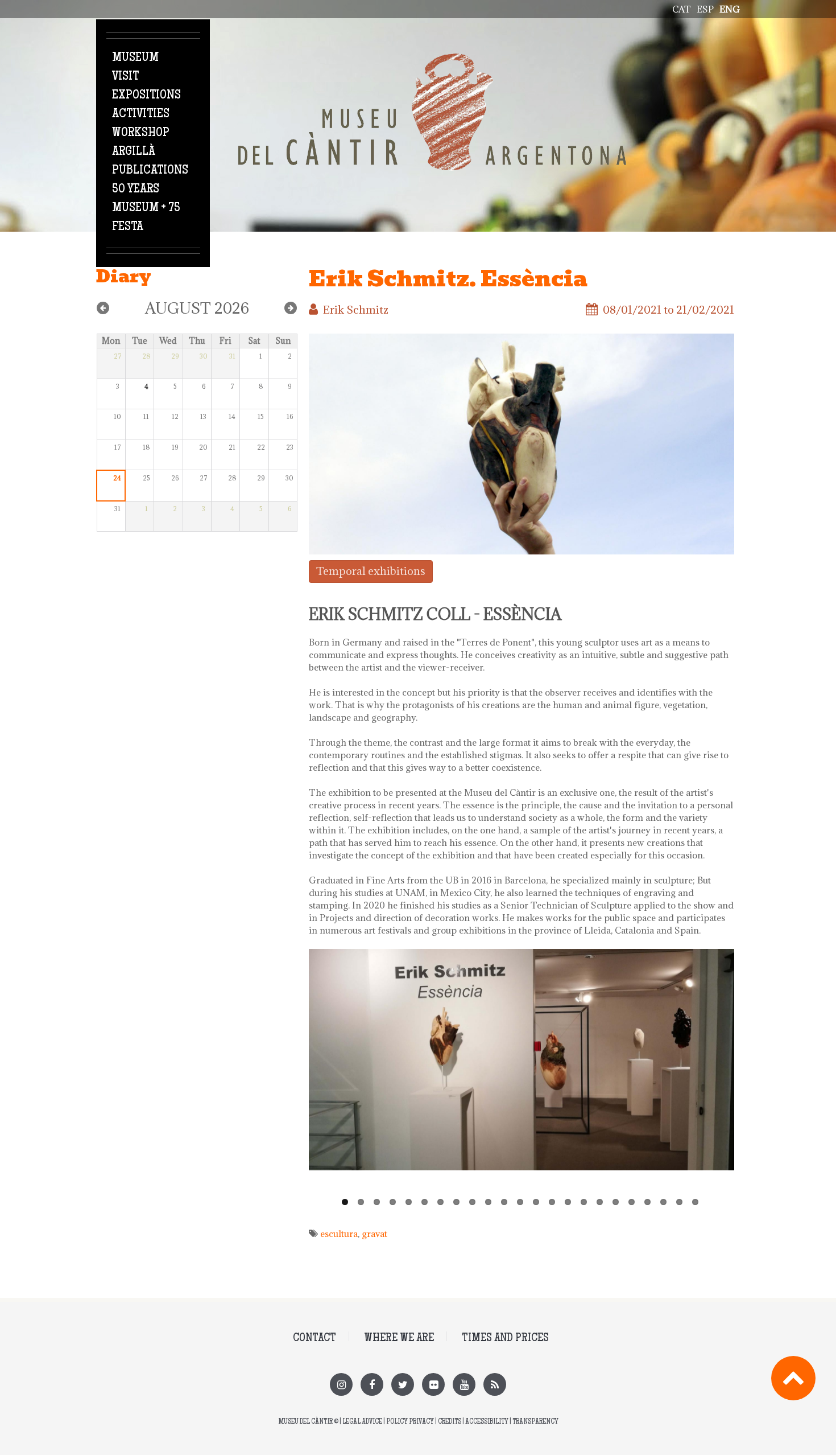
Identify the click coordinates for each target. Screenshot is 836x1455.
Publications (150, 171)
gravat (374, 1233)
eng (729, 9)
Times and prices (505, 1339)
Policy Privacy (410, 1422)
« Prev (103, 308)
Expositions (146, 95)
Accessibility (486, 1422)
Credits (449, 1422)
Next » (290, 308)
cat (681, 9)
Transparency (535, 1422)
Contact (314, 1339)
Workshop (140, 133)
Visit (125, 77)
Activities (140, 114)
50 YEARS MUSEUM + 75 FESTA (146, 208)
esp (705, 9)
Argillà (133, 152)
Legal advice (362, 1422)
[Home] (432, 59)
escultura (339, 1233)
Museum (135, 58)
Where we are (399, 1339)
